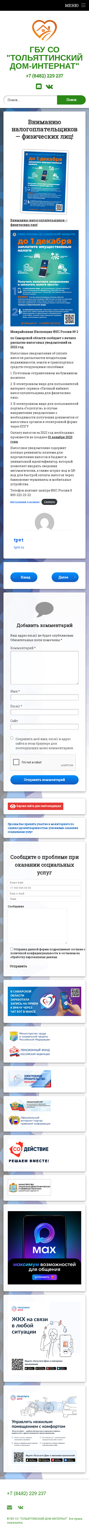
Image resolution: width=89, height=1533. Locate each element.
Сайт (14, 721)
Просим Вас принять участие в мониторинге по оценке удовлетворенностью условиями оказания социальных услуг (43, 827)
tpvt (18, 540)
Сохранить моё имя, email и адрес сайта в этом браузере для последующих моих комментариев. (45, 743)
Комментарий (23, 648)
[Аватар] (44, 522)
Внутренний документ (25, 501)
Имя (15, 691)
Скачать (49, 501)
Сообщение (16, 906)
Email (16, 706)
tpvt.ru (19, 547)
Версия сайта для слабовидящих (38, 806)
